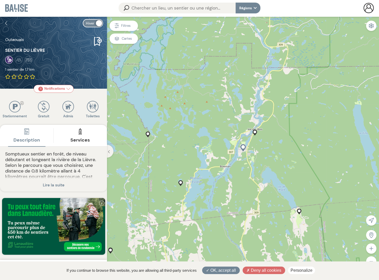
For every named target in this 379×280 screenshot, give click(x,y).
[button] (243, 148)
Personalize (301, 270)
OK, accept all (222, 270)
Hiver (90, 23)
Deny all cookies (265, 270)
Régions (246, 8)
